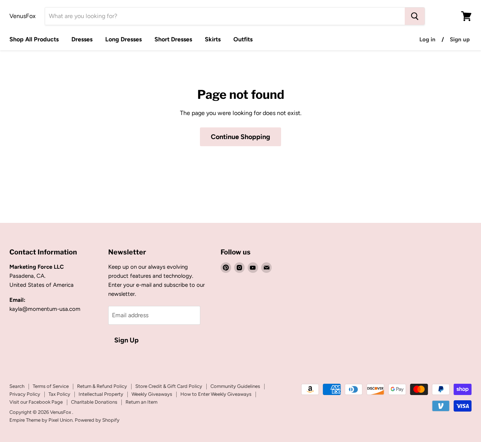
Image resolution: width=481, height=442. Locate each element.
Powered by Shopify (97, 420)
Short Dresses (173, 39)
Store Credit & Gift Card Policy (168, 386)
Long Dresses (123, 39)
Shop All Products (34, 39)
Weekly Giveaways (152, 394)
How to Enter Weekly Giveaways (215, 394)
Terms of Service (51, 386)
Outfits (243, 39)
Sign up (460, 39)
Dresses (81, 39)
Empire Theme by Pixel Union (41, 420)
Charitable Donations (94, 402)
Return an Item (141, 402)
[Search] (415, 16)
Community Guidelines (235, 386)
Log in (427, 39)
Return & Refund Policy (102, 386)
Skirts (213, 39)
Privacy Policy (24, 394)
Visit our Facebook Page (36, 402)
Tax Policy (59, 394)
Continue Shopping (240, 137)
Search (16, 386)
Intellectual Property (101, 394)
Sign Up (126, 340)
